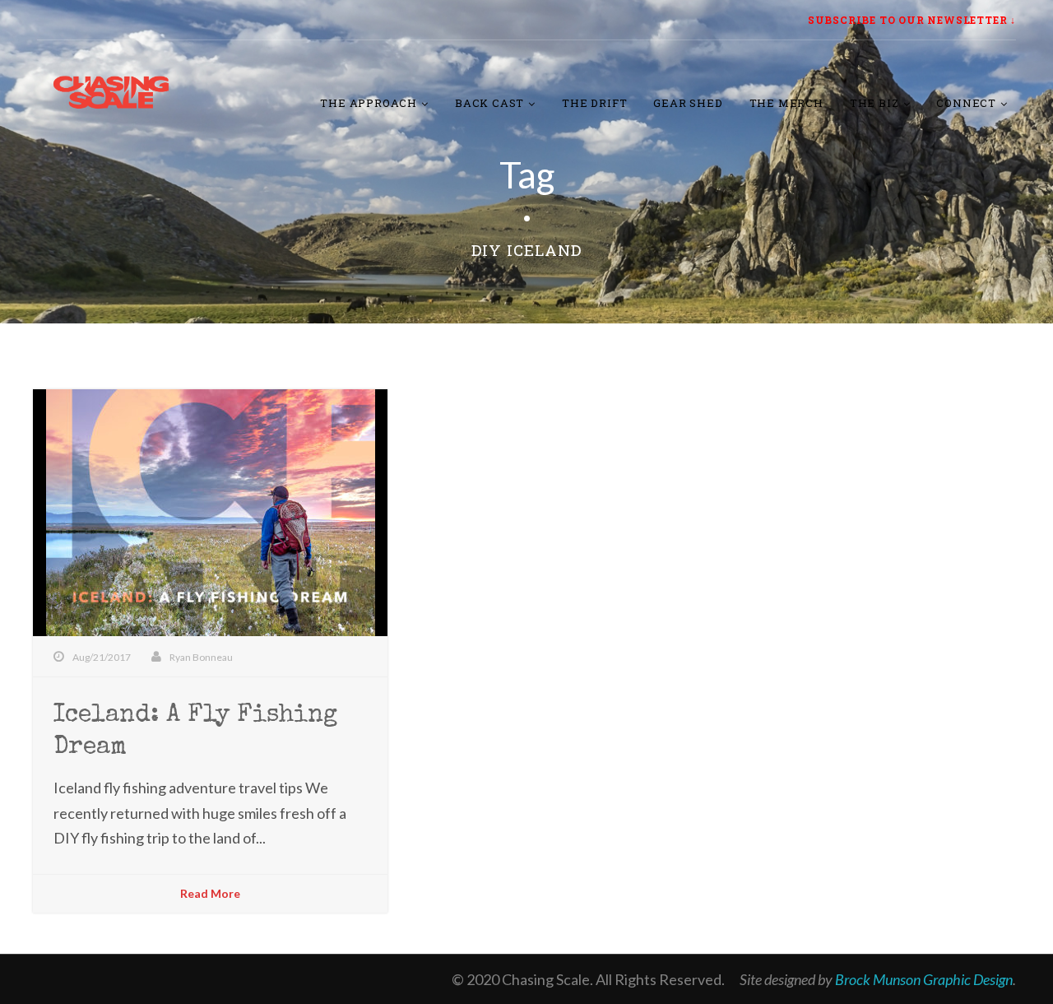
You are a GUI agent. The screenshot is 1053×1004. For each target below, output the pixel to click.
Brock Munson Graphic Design (924, 979)
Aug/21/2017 (101, 657)
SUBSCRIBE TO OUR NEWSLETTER (908, 19)
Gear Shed (687, 102)
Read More (210, 893)
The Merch (786, 102)
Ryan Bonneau (201, 657)
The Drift (594, 102)
